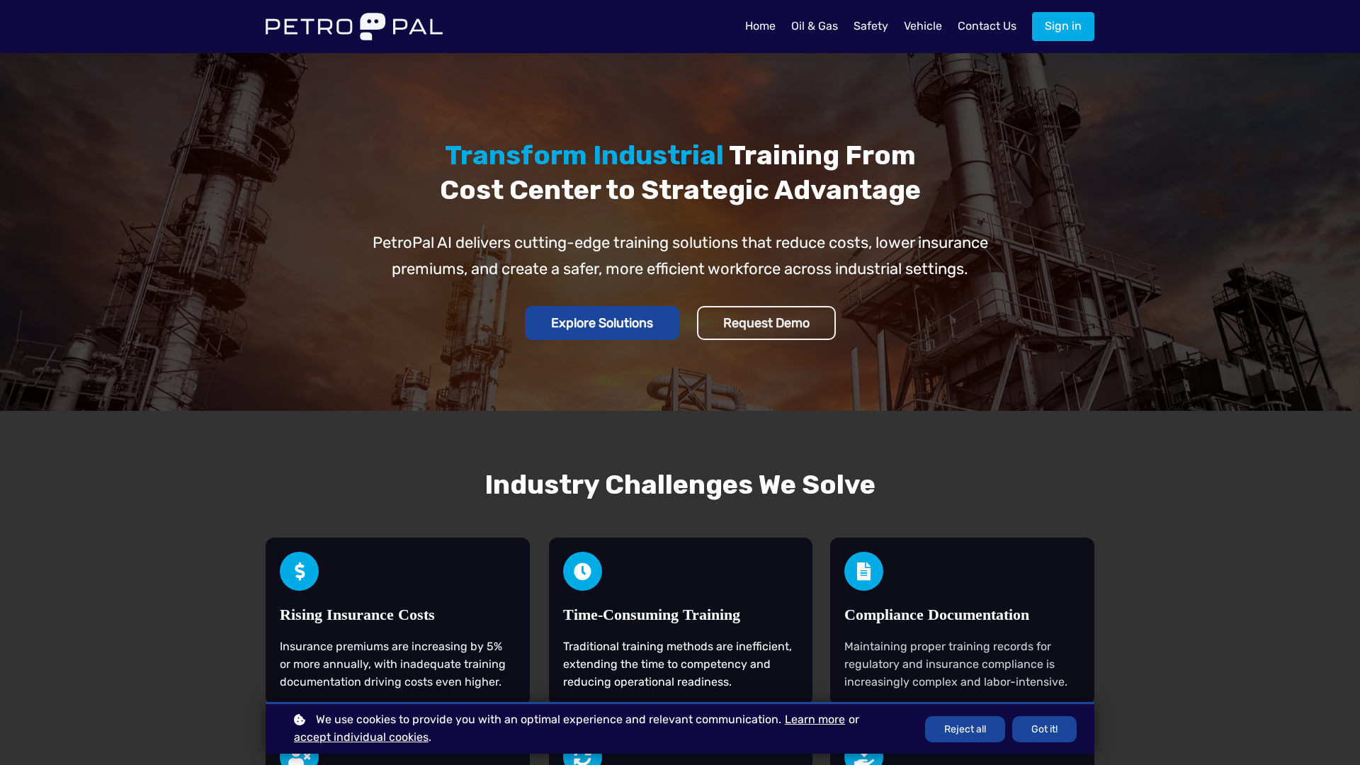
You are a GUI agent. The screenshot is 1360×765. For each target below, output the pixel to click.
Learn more (815, 719)
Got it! (1044, 729)
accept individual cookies (361, 737)
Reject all (965, 729)
